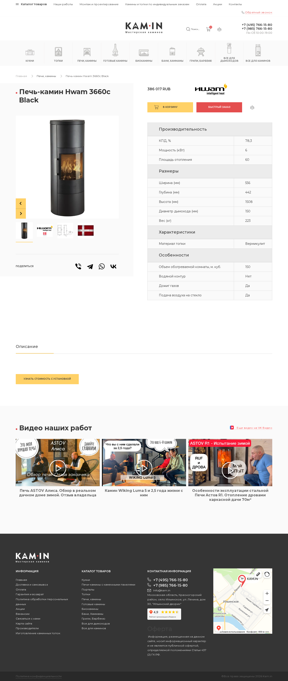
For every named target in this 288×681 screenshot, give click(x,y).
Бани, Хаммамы (92, 613)
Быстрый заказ (219, 107)
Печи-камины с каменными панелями (108, 584)
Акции (217, 4)
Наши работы (63, 4)
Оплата (201, 4)
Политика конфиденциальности (39, 676)
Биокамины (90, 609)
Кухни (86, 579)
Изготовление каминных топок (38, 633)
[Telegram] (90, 266)
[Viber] (78, 266)
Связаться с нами (28, 618)
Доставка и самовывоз (32, 584)
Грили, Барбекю (93, 618)
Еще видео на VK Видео (254, 427)
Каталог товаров (34, 4)
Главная (21, 76)
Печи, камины (46, 76)
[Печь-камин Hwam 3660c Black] (67, 167)
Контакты (235, 4)
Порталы (88, 589)
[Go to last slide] (21, 203)
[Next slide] (21, 214)
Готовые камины (93, 604)
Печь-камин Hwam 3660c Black (87, 76)
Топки (86, 594)
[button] (24, 230)
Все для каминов (94, 628)
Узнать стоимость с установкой (47, 378)
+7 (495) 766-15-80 (257, 25)
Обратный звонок (258, 12)
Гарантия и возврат (30, 594)
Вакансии (22, 613)
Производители (27, 628)
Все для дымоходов (96, 623)
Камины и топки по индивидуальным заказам (157, 4)
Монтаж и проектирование (99, 4)
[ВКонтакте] (113, 266)
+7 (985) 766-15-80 (257, 29)
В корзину (170, 107)
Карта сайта (24, 623)
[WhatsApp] (101, 266)
